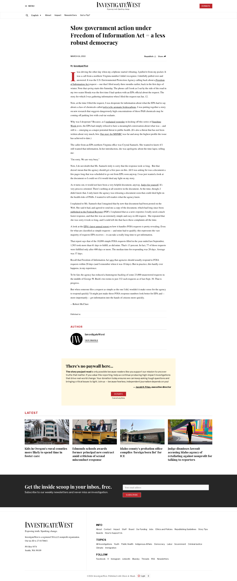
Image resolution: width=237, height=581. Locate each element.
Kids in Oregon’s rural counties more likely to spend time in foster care (46, 452)
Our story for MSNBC (111, 134)
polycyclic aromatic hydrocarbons (119, 107)
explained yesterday (115, 121)
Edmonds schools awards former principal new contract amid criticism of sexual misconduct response (93, 454)
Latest (31, 413)
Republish (148, 56)
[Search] (27, 15)
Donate (206, 6)
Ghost (124, 575)
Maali (132, 575)
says (112, 259)
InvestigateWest (81, 65)
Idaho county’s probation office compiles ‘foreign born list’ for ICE (141, 452)
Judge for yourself (150, 184)
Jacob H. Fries (143, 387)
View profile (91, 340)
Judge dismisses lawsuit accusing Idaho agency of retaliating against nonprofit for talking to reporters (190, 454)
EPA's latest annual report (96, 226)
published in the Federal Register (86, 211)
